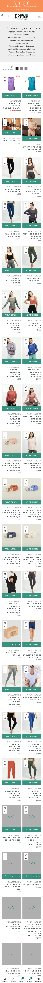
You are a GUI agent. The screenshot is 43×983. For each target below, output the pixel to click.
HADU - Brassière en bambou (33, 191)
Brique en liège (32, 885)
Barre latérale (8, 69)
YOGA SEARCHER (34, 187)
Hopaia (38, 144)
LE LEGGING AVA (12, 141)
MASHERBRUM (35, 101)
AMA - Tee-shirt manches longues (32, 236)
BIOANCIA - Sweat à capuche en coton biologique (14, 608)
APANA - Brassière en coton (13, 281)
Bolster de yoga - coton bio (13, 887)
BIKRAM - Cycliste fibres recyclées (32, 655)
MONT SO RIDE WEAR (12, 138)
